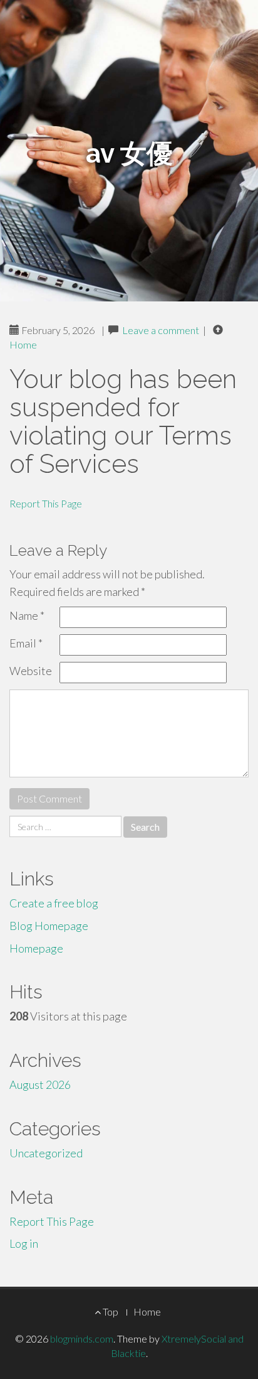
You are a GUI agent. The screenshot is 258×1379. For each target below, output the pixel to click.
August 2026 (40, 1084)
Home (23, 344)
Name (26, 615)
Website (30, 671)
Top (109, 1311)
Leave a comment (160, 330)
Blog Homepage (48, 926)
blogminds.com (81, 1338)
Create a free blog (53, 903)
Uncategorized (46, 1153)
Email (26, 643)
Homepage (36, 948)
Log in (23, 1243)
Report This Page (45, 503)
